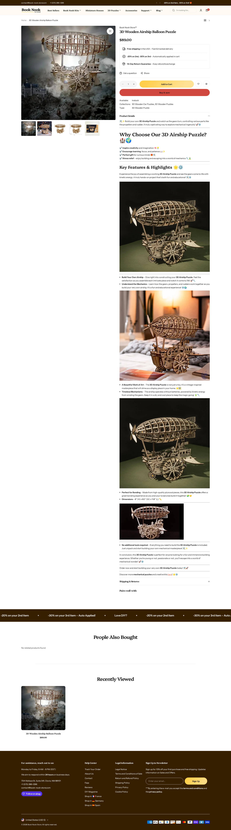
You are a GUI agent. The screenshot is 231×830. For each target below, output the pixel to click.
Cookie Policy (121, 791)
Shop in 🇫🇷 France (93, 796)
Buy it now (164, 92)
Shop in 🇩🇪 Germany (94, 801)
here (170, 574)
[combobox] (183, 10)
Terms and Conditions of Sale (128, 773)
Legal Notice (121, 769)
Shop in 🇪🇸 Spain (92, 805)
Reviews (88, 787)
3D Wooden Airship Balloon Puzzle (43, 733)
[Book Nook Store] (31, 10)
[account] (201, 10)
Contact (88, 778)
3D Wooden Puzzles (164, 104)
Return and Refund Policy (127, 778)
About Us (89, 773)
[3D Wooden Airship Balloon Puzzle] (43, 708)
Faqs (87, 783)
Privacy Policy (121, 787)
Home (23, 20)
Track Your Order (93, 769)
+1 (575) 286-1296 (57, 3)
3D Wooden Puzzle (140, 108)
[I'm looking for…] (173, 10)
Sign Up (196, 781)
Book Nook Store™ (128, 27)
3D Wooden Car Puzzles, (143, 104)
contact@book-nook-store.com (34, 3)
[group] (68, 73)
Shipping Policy (122, 783)
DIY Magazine (91, 791)
